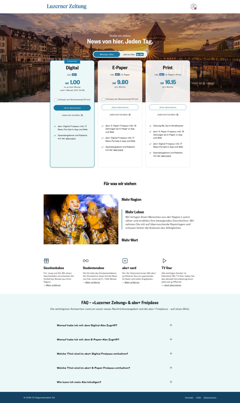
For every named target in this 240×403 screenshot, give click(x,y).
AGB (198, 397)
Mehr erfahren (53, 285)
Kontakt (189, 397)
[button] (159, 199)
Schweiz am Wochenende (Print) (74, 99)
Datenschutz (210, 397)
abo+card (70, 138)
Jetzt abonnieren (172, 285)
